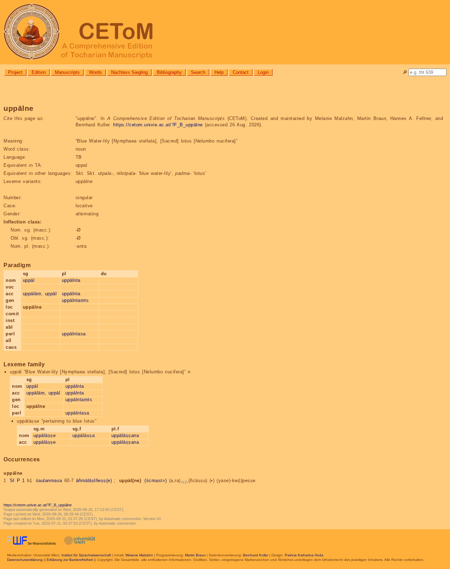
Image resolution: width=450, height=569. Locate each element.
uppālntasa (74, 333)
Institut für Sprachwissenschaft (86, 555)
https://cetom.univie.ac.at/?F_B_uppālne (158, 124)
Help (219, 72)
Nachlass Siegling (129, 72)
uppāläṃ (32, 293)
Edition (39, 72)
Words (95, 72)
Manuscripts (67, 72)
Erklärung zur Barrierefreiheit (70, 560)
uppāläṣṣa (83, 435)
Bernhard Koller (255, 555)
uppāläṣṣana (125, 435)
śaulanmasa (49, 480)
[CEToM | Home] (225, 32)
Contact (241, 72)
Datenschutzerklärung (25, 560)
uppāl (29, 280)
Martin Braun (195, 555)
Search (198, 72)
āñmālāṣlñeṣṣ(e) (94, 480)
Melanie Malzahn (139, 555)
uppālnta (71, 280)
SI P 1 (17, 480)
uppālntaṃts (75, 300)
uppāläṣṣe (44, 435)
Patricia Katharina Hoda (304, 555)
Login (263, 72)
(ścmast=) (155, 480)
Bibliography (169, 72)
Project (15, 72)
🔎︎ (405, 72)
